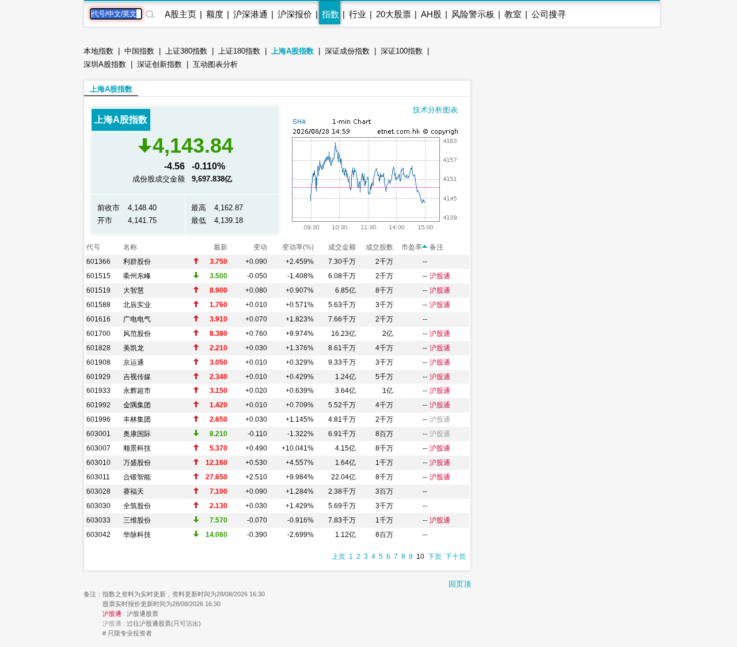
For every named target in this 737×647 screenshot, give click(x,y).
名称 (130, 247)
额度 (214, 14)
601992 (98, 405)
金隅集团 (137, 405)
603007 (98, 448)
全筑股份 (137, 506)
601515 (98, 276)
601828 (98, 348)
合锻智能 (137, 477)
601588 (98, 305)
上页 (338, 557)
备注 (436, 247)
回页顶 (460, 584)
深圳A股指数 (104, 64)
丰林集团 (137, 419)
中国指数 (139, 51)
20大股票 (393, 14)
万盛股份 (137, 463)
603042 (98, 535)
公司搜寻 (548, 14)
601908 (98, 362)
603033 (98, 520)
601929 (98, 377)
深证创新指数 (159, 64)
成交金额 (342, 247)
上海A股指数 (292, 51)
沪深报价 (295, 14)
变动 (260, 247)
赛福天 (133, 491)
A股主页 (180, 14)
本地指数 (98, 51)
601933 (98, 391)
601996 (98, 419)
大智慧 (133, 290)
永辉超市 (137, 391)
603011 (98, 477)
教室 (513, 14)
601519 (98, 290)
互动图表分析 (215, 64)
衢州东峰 (137, 276)
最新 (220, 247)
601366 (98, 262)
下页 (435, 557)
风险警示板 (473, 14)
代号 (93, 247)
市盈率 (411, 247)
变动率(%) (298, 247)
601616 (98, 319)
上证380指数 (186, 51)
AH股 (431, 14)
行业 (357, 14)
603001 (98, 434)
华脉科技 (137, 535)
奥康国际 (137, 434)
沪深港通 (250, 14)
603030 (98, 506)
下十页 (455, 557)
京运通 (133, 362)
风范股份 (137, 334)
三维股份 (137, 520)
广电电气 (137, 319)
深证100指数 (402, 51)
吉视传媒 (137, 377)
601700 (98, 334)
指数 (330, 14)
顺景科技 (137, 448)
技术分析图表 (435, 109)
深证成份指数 (347, 51)
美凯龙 (133, 348)
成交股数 (379, 247)
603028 (98, 491)
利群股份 (137, 262)
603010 (98, 463)
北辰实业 (137, 305)
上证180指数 (239, 51)
